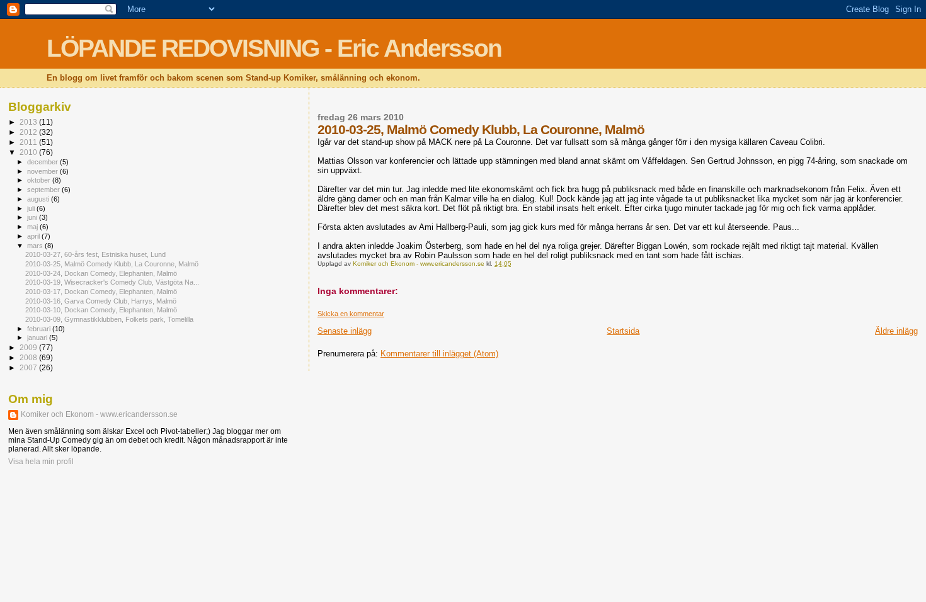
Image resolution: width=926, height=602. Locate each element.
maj (33, 226)
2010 (29, 152)
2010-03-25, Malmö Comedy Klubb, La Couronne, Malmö (111, 264)
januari (38, 337)
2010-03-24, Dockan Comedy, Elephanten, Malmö (101, 273)
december (43, 162)
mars (36, 245)
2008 (29, 357)
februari (39, 328)
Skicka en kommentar (350, 313)
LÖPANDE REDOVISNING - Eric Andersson (274, 48)
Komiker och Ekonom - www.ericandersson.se (99, 414)
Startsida (623, 331)
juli (32, 208)
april (34, 236)
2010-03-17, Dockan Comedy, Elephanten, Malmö (101, 291)
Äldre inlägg (896, 331)
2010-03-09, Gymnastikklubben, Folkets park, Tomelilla (109, 319)
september (44, 189)
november (43, 171)
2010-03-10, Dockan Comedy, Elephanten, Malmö (101, 310)
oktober (39, 180)
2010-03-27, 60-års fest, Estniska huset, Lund (95, 254)
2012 (29, 132)
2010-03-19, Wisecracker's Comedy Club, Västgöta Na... (112, 282)
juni (33, 217)
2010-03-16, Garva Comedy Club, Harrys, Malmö (100, 301)
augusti (39, 199)
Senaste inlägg (344, 331)
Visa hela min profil (41, 461)
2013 (29, 122)
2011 (29, 142)
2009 (29, 347)
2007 (29, 367)
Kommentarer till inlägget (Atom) (439, 353)
